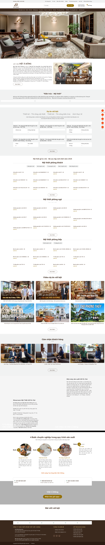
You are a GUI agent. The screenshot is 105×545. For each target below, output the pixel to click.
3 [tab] (49, 56)
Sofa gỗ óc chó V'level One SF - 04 (21, 187)
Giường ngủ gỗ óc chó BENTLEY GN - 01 (22, 227)
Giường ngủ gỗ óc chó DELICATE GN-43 (82, 218)
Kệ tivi (27, 9)
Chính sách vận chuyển (78, 534)
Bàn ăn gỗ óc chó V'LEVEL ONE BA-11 (62, 249)
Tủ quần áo (41, 9)
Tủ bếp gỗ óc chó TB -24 (39, 264)
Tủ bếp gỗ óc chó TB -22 (59, 256)
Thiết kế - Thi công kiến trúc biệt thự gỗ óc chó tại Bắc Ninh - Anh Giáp (52, 126)
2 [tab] (47, 56)
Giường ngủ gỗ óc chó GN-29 (40, 208)
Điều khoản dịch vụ (78, 532)
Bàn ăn (30, 9)
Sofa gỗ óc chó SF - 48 (78, 172)
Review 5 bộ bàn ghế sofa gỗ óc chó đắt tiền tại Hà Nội (62, 512)
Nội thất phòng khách (52, 162)
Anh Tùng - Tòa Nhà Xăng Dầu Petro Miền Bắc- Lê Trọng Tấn (18, 364)
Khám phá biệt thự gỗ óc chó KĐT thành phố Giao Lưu (87, 301)
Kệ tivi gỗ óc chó (40, 166)
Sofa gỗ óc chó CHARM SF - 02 (80, 180)
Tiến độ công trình (73, 1)
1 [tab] (44, 56)
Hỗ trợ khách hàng (88, 1)
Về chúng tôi (48, 1)
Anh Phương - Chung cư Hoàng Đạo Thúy (87, 364)
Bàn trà (46, 9)
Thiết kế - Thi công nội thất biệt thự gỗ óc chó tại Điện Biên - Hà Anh (52, 140)
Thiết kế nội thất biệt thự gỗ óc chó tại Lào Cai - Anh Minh (79, 140)
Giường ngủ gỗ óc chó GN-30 (20, 208)
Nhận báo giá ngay (52, 497)
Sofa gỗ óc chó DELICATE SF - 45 (81, 187)
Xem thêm (17, 84)
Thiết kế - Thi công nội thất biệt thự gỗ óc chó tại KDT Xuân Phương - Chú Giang (79, 126)
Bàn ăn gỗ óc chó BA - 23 (59, 264)
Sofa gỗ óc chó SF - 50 (18, 172)
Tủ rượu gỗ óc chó (51, 166)
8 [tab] (60, 56)
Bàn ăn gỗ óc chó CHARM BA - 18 (21, 256)
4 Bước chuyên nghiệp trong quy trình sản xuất (52, 437)
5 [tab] (53, 56)
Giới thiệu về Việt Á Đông (66, 427)
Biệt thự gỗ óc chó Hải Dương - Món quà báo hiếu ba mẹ (52, 301)
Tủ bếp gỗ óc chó (58, 243)
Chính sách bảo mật (78, 529)
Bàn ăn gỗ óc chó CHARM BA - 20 (41, 256)
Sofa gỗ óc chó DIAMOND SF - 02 (41, 172)
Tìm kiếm (71, 5)
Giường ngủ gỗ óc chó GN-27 (20, 217)
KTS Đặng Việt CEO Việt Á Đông (10, 425)
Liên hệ (80, 1)
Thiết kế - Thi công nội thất (58, 9)
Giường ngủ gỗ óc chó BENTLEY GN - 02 (82, 209)
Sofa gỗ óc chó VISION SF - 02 (40, 187)
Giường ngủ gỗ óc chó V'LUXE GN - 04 (42, 226)
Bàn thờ (50, 9)
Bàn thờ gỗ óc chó (74, 166)
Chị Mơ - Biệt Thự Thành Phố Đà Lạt (52, 364)
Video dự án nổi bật (52, 277)
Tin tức (53, 1)
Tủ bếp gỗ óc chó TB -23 (19, 264)
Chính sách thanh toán (78, 536)
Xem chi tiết (5, 429)
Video (66, 1)
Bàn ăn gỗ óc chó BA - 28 (19, 249)
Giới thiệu (22, 64)
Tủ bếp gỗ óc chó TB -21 (79, 256)
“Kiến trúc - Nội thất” (52, 94)
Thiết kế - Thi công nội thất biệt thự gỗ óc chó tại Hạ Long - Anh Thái (25, 126)
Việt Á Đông (52, 492)
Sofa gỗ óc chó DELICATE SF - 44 (61, 187)
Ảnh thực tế (81, 9)
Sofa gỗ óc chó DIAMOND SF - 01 (41, 180)
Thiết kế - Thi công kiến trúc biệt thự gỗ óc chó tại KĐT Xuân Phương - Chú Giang (25, 140)
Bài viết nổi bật (60, 1)
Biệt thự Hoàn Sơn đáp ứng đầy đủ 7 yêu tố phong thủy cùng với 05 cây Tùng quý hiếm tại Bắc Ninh (87, 324)
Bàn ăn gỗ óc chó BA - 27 (39, 249)
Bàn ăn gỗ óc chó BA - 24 (79, 264)
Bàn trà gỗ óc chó (62, 166)
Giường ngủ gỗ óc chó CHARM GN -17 (62, 217)
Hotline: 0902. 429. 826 (18, 1)
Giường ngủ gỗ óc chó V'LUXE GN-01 (61, 226)
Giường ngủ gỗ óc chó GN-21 (80, 226)
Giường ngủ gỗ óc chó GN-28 (60, 208)
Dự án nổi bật (52, 111)
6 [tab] (55, 56)
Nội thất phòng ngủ (52, 199)
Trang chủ (16, 9)
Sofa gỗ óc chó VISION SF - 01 (20, 180)
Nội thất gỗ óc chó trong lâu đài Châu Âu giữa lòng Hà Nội (17, 323)
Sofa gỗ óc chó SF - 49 (58, 172)
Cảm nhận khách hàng (52, 339)
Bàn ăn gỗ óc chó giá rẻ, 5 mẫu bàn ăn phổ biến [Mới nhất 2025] (62, 515)
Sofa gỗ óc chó (22, 9)
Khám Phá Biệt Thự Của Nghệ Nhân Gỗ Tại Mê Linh (52, 323)
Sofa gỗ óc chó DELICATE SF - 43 (61, 180)
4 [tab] (51, 56)
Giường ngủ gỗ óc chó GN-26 (40, 217)
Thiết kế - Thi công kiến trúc (72, 9)
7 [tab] (58, 56)
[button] (15, 522)
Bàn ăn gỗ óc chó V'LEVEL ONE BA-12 (82, 249)
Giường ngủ (35, 9)
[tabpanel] (52, 35)
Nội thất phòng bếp (52, 239)
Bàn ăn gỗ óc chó (47, 243)
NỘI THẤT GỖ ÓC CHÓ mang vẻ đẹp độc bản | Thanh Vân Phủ (17, 301)
